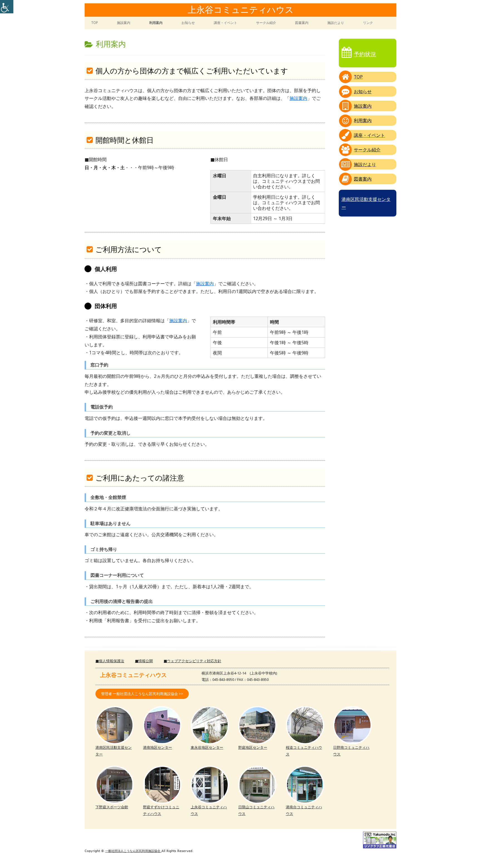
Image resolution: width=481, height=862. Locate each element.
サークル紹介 (266, 22)
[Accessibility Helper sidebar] (6, 6)
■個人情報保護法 (109, 660)
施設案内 (123, 22)
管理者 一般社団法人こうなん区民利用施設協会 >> (142, 693)
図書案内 (301, 22)
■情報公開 (144, 660)
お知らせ (188, 22)
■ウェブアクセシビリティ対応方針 (192, 660)
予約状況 (365, 54)
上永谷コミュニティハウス (241, 10)
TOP (94, 22)
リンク (368, 22)
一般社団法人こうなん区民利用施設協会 (133, 851)
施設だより (335, 22)
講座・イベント (225, 22)
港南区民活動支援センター (366, 203)
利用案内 (156, 22)
